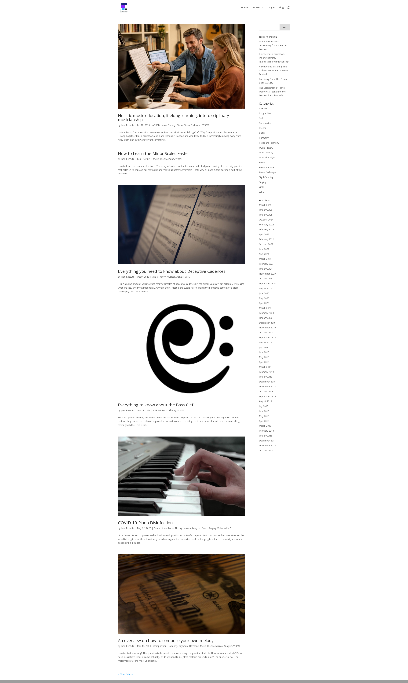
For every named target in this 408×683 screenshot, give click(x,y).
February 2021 (266, 263)
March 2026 (265, 204)
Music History (266, 147)
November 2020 (267, 273)
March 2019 (265, 366)
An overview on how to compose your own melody (166, 640)
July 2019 (263, 347)
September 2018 (267, 396)
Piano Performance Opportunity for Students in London (273, 45)
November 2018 (267, 386)
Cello (261, 118)
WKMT (205, 125)
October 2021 (266, 244)
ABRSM (156, 125)
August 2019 (265, 342)
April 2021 (264, 253)
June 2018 (264, 411)
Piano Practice (266, 167)
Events (262, 127)
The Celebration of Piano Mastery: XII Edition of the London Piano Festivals (272, 91)
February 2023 (266, 229)
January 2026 (265, 209)
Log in (271, 7)
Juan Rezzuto (128, 125)
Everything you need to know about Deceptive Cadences (171, 271)
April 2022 (264, 234)
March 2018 (265, 425)
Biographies (265, 113)
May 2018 (264, 416)
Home (244, 7)
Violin (220, 528)
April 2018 (264, 420)
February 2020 (266, 312)
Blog (281, 7)
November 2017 (267, 445)
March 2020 (265, 307)
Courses (256, 7)
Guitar (262, 132)
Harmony (172, 645)
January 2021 (265, 268)
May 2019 (264, 357)
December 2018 (267, 381)
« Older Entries (125, 674)
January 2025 (265, 214)
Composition (160, 528)
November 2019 (267, 327)
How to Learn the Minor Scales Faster (153, 153)
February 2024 (266, 224)
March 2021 (265, 258)
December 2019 (267, 322)
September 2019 (267, 337)
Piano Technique (192, 125)
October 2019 (266, 332)
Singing (212, 528)
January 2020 (265, 317)
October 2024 (266, 219)
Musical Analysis (175, 276)
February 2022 (266, 239)
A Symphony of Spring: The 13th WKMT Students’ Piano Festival (273, 70)
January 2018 (265, 435)
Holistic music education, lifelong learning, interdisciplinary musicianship (173, 117)
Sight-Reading (266, 177)
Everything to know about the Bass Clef (155, 405)
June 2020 (264, 293)
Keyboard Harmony (189, 645)
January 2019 (265, 376)
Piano (180, 125)
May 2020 (264, 298)
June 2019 (264, 352)
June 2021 (264, 249)
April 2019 (264, 362)
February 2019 (266, 371)
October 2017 (266, 450)
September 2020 (267, 283)
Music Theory (168, 125)
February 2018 (266, 430)
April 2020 (264, 303)
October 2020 (266, 278)
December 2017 (267, 440)
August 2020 (265, 288)
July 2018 (263, 406)
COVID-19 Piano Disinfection (145, 522)
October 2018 (266, 391)
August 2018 (265, 401)
